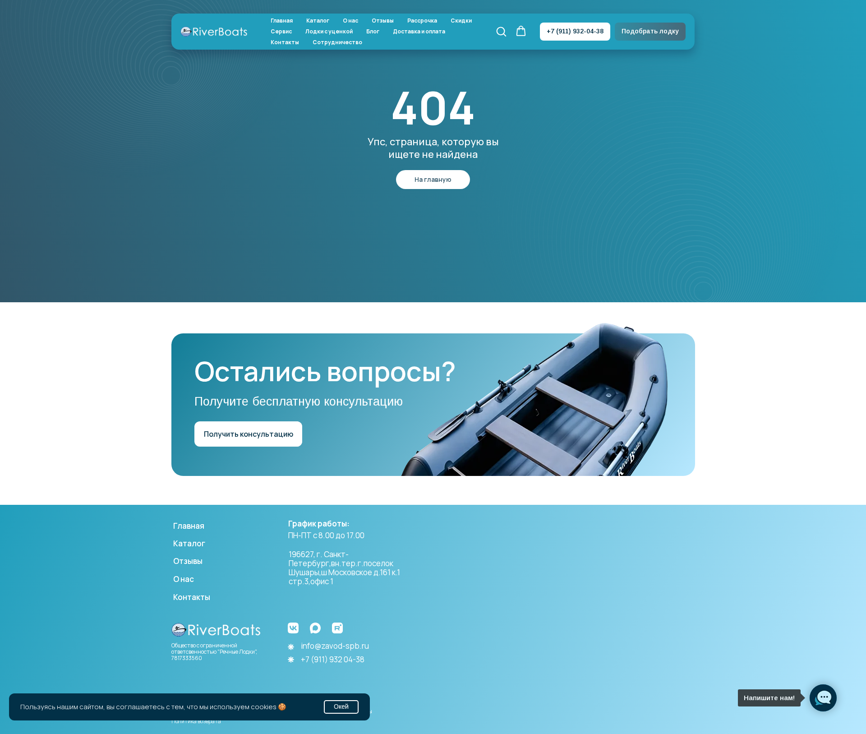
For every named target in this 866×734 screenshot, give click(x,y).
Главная (282, 21)
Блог (372, 31)
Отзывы (383, 21)
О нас (350, 21)
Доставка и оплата (419, 31)
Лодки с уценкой (329, 31)
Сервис (281, 31)
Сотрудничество (337, 42)
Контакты (285, 42)
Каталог (317, 21)
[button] (501, 31)
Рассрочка (422, 21)
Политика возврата (196, 721)
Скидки (461, 21)
